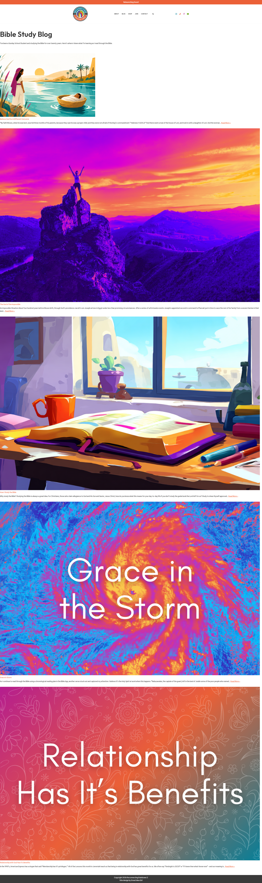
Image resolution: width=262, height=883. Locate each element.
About (116, 14)
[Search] (153, 14)
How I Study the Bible (8, 492)
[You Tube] (187, 14)
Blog (123, 14)
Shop (130, 14)
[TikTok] (180, 14)
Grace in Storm (6, 677)
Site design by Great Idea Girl (131, 880)
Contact (144, 14)
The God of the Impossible (10, 304)
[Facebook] (184, 14)
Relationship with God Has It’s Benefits (15, 863)
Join (136, 14)
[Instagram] (176, 14)
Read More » (226, 123)
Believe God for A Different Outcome (14, 119)
